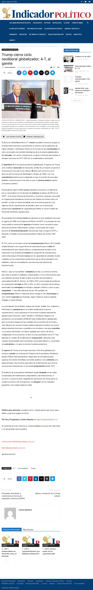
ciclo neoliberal (23, 468)
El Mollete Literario (17, 28)
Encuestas (23, 34)
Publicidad (21, 581)
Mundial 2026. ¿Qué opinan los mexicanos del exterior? (82, 91)
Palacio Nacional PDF (56, 34)
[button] (88, 23)
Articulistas (57, 23)
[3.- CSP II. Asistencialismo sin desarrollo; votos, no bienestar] (10, 541)
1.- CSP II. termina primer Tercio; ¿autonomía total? (49, 551)
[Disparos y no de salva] (68, 58)
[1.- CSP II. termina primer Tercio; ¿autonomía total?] (51, 541)
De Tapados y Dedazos (37, 34)
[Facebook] (81, 1)
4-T (14, 468)
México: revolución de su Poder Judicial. (47, 494)
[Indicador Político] (46, 11)
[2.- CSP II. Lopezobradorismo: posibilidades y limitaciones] (31, 541)
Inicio (3, 46)
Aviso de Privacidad (8, 581)
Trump (33, 468)
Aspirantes (13, 34)
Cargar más (77, 100)
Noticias (47, 23)
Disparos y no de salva (82, 56)
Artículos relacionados (11, 530)
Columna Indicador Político (20, 23)
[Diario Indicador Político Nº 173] (68, 68)
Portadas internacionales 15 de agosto (82, 79)
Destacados (37, 23)
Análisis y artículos (72, 28)
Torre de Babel (77, 23)
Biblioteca (77, 34)
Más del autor (28, 530)
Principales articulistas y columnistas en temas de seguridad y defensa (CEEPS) (13, 496)
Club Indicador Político (53, 28)
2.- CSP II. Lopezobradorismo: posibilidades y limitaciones (31, 551)
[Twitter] (85, 1)
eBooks (69, 34)
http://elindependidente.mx (47, 419)
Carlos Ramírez (10, 67)
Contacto (30, 581)
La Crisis (67, 23)
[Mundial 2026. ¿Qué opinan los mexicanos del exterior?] (68, 90)
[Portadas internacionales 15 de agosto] (68, 79)
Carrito (12, 40)
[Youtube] (89, 1)
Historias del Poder (34, 28)
